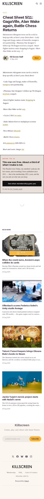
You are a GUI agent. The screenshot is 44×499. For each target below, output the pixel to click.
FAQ (20, 472)
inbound (17, 131)
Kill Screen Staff (16, 57)
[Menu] (41, 3)
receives (6, 94)
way (23, 109)
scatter (5, 125)
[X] (13, 456)
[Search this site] (37, 3)
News (5, 13)
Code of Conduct (31, 472)
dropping (29, 100)
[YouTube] (26, 456)
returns (16, 137)
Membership (11, 472)
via (22, 149)
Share (37, 58)
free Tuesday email (16, 189)
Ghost (26, 481)
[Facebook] (17, 456)
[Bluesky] (22, 456)
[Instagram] (31, 456)
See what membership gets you (22, 183)
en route (18, 115)
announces (10, 143)
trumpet (6, 85)
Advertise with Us (22, 476)
